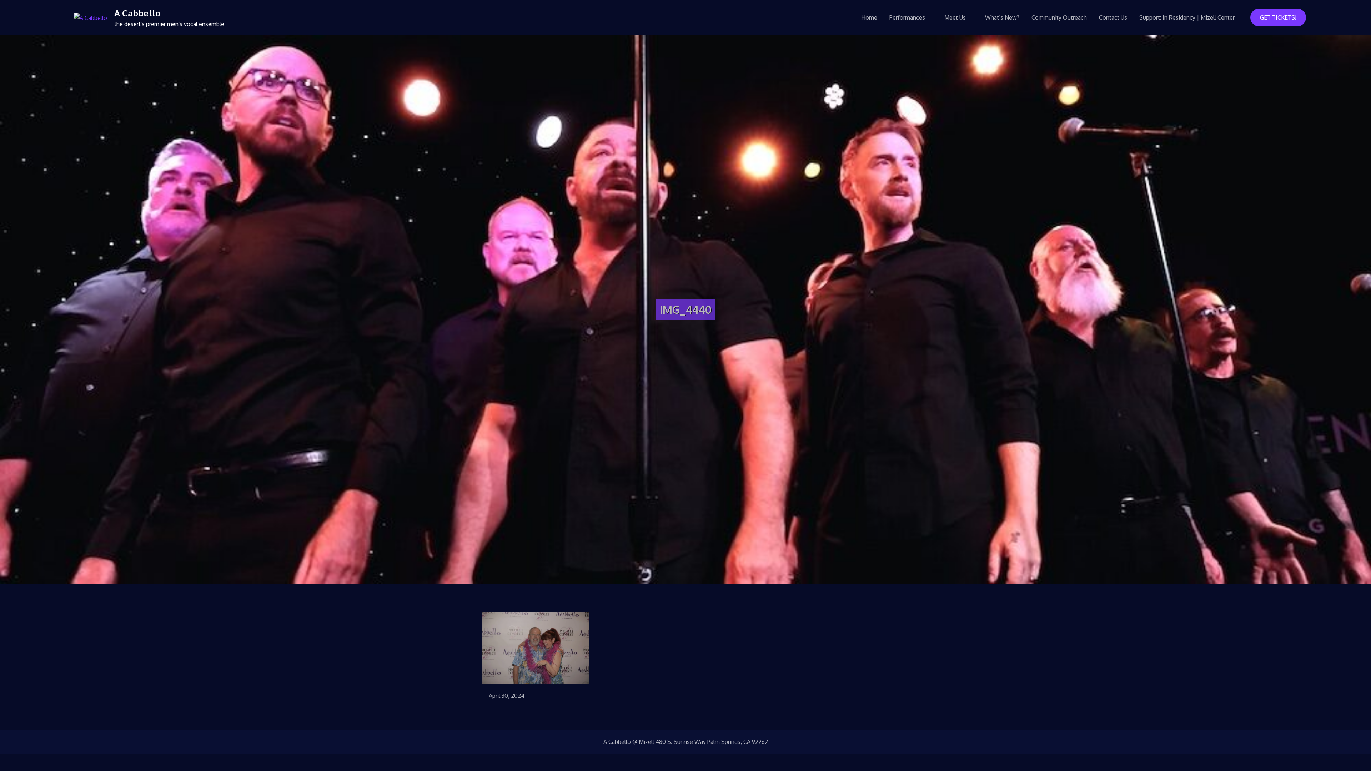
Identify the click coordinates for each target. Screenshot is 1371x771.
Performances (907, 17)
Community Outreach (1059, 17)
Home (869, 17)
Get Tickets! (1278, 17)
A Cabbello (137, 13)
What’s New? (1002, 17)
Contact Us (1113, 17)
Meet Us (955, 17)
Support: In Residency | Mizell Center (1187, 17)
